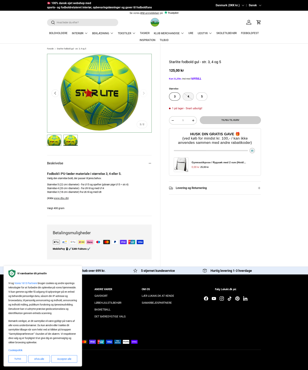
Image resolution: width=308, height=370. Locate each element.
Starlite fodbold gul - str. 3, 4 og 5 (71, 49)
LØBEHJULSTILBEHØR (107, 302)
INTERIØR (77, 33)
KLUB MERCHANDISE (167, 33)
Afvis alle (39, 359)
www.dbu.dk (61, 198)
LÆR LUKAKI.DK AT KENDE (158, 295)
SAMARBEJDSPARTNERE (157, 302)
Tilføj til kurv (230, 120)
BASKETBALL (102, 309)
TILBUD (164, 40)
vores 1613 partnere (25, 283)
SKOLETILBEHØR (226, 33)
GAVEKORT (101, 295)
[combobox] (82, 22)
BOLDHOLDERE (58, 33)
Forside (50, 49)
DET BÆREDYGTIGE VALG (110, 316)
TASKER (145, 33)
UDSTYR (203, 33)
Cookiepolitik (15, 350)
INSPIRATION (147, 40)
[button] (259, 22)
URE (190, 33)
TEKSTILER (124, 33)
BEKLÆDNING (100, 33)
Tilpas (17, 359)
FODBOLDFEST (250, 33)
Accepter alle (64, 359)
